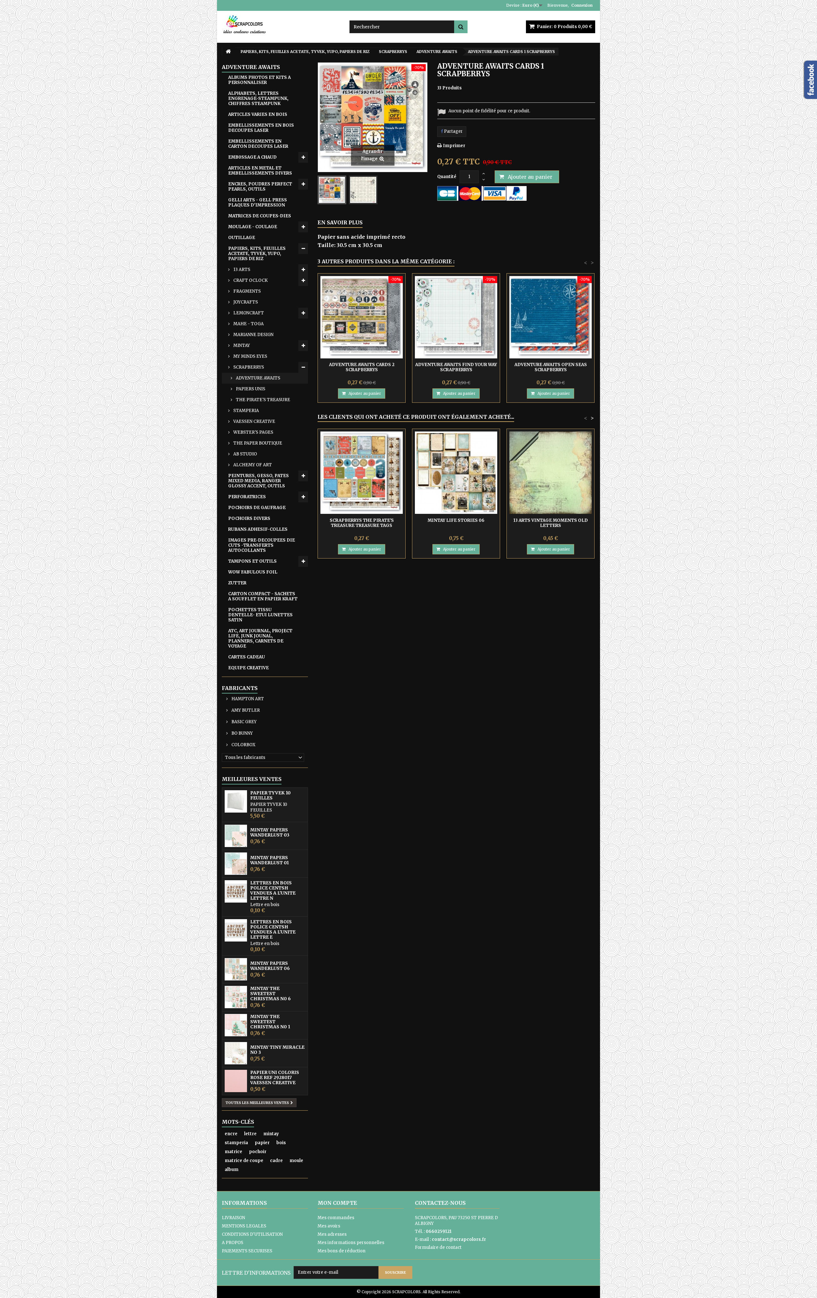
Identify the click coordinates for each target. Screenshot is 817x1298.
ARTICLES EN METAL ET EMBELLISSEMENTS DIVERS (260, 170)
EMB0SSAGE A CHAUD (252, 157)
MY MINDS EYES (249, 356)
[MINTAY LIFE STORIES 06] (456, 472)
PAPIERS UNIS (250, 389)
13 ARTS (241, 269)
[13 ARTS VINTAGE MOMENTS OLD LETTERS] (550, 472)
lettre (250, 1134)
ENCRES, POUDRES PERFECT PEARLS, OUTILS (260, 186)
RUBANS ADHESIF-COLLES (258, 529)
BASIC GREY (243, 721)
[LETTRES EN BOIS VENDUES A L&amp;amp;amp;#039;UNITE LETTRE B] (236, 930)
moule (296, 1160)
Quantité (446, 176)
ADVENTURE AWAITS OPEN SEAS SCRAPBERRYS (550, 367)
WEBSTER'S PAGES (252, 432)
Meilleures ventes (251, 779)
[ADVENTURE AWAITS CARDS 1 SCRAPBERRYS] (332, 190)
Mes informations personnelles (351, 1242)
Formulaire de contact (438, 1247)
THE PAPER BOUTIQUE (257, 443)
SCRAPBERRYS (248, 367)
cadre (276, 1160)
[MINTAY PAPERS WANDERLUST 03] (236, 836)
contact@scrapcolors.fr (459, 1239)
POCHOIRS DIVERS (249, 518)
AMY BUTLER (245, 710)
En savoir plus (340, 222)
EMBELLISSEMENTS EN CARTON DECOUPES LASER (258, 144)
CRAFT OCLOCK (250, 280)
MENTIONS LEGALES (244, 1226)
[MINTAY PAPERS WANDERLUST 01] (236, 863)
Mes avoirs (329, 1226)
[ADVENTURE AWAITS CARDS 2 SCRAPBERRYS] (361, 317)
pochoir (257, 1151)
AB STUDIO (244, 454)
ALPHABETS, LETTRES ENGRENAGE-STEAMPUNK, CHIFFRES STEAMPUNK (258, 98)
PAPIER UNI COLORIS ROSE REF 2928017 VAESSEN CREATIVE (274, 1077)
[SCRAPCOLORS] (281, 24)
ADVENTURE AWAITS (257, 378)
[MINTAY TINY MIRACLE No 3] (236, 1053)
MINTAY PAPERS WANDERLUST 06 (270, 965)
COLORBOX (242, 744)
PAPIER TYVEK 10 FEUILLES (270, 795)
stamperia (236, 1142)
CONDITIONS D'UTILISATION (252, 1234)
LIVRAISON (233, 1217)
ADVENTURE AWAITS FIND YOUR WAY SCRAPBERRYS (456, 367)
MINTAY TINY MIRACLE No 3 (277, 1049)
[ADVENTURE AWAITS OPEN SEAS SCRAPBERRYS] (550, 317)
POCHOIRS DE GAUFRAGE (257, 507)
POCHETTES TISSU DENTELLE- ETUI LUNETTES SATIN (260, 615)
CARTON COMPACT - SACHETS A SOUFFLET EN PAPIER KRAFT (262, 596)
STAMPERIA (245, 410)
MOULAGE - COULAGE (252, 226)
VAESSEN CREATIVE (253, 421)
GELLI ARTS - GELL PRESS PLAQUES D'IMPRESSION (257, 202)
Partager (453, 131)
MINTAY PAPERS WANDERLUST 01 (269, 860)
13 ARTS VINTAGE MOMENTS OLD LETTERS (550, 523)
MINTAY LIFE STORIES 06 (456, 520)
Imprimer (454, 145)
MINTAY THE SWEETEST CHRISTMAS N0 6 (270, 994)
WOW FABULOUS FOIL (252, 572)
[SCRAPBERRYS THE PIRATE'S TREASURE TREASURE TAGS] (361, 472)
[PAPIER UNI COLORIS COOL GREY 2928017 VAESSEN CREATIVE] (236, 1081)
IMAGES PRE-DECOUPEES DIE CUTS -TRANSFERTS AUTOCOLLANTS (261, 545)
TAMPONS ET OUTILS (252, 561)
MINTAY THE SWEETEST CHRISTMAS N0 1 (270, 1022)
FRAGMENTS (246, 291)
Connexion (582, 5)
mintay (271, 1134)
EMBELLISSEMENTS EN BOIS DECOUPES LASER (261, 128)
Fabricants (240, 688)
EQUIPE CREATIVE (248, 668)
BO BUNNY (241, 733)
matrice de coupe (244, 1160)
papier (262, 1142)
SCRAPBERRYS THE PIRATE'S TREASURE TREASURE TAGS (362, 523)
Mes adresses (332, 1234)
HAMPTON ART (247, 699)
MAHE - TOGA (248, 323)
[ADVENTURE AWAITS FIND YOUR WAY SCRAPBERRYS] (456, 317)
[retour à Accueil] (228, 52)
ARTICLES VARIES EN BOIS (257, 114)
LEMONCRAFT (248, 313)
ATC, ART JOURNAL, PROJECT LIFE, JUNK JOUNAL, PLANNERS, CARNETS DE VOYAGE (260, 638)
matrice (233, 1151)
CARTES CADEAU (246, 657)
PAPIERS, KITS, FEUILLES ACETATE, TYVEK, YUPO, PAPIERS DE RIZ (257, 253)
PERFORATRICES (247, 496)
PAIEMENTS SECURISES (247, 1251)
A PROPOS (232, 1242)
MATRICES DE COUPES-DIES (259, 216)
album (231, 1169)
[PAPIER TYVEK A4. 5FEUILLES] (236, 801)
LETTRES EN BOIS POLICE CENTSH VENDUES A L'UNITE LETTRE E (273, 929)
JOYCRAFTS (245, 302)
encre (231, 1134)
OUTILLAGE (241, 237)
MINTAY (241, 345)
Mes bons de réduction (341, 1251)
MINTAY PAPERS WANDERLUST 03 (269, 832)
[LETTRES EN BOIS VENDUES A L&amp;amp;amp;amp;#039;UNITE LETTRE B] (236, 891)
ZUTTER (237, 583)
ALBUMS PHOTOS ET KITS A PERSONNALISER (259, 80)
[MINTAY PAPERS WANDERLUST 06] (236, 969)
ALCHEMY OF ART (252, 465)
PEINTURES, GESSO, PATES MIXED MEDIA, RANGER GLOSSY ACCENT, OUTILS (258, 481)
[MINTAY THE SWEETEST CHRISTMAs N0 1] (236, 1025)
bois (281, 1142)
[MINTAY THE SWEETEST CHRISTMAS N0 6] (236, 997)
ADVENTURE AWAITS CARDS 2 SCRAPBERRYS (361, 367)
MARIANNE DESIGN (253, 334)
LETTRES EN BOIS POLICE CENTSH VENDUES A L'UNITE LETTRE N (273, 890)
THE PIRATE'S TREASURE (262, 399)
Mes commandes (336, 1217)
